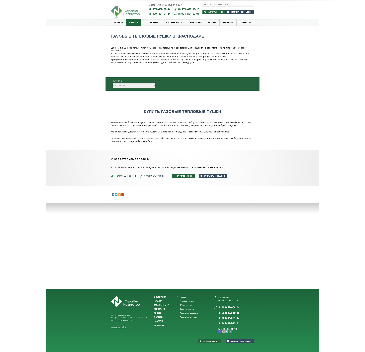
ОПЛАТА (157, 313)
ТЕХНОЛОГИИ (160, 309)
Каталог (133, 22)
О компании (151, 22)
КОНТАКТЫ (159, 325)
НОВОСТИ (158, 321)
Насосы (183, 297)
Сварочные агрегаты (188, 317)
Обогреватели (186, 305)
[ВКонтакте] (113, 194)
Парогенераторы (187, 309)
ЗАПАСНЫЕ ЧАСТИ (162, 305)
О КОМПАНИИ (160, 297)
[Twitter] (116, 194)
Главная (118, 22)
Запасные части (173, 22)
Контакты (245, 22)
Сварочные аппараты (189, 313)
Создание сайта (118, 327)
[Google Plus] (122, 194)
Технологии (195, 22)
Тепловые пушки (187, 301)
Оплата (212, 22)
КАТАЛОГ (158, 301)
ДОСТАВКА (159, 317)
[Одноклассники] (119, 194)
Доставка (228, 22)
